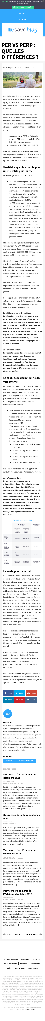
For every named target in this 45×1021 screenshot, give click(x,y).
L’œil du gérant (36, 964)
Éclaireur (9, 760)
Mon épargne (25, 959)
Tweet (21, 693)
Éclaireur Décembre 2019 (25, 760)
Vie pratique (36, 959)
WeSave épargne (19, 968)
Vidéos (9, 968)
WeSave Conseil (33, 968)
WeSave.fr (7, 723)
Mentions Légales (30, 1009)
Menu (24, 14)
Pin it (21, 699)
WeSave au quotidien (10, 964)
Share (10, 693)
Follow (23, 19)
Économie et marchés (11, 959)
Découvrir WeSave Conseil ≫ (23, 7)
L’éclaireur (23, 964)
